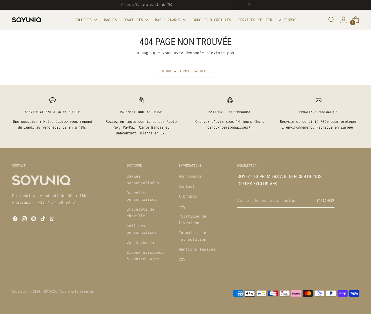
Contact (187, 186)
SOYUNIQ (49, 291)
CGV (182, 259)
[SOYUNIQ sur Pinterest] (34, 220)
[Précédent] (122, 5)
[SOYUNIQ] (26, 19)
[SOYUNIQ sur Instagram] (24, 220)
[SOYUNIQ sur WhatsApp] (52, 220)
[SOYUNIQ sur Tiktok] (43, 220)
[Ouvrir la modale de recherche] (331, 19)
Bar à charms (140, 242)
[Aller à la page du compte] (343, 19)
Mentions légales (197, 249)
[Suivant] (249, 5)
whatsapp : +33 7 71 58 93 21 (44, 202)
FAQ (182, 206)
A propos (188, 196)
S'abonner (325, 200)
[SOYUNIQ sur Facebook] (15, 220)
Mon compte (190, 176)
